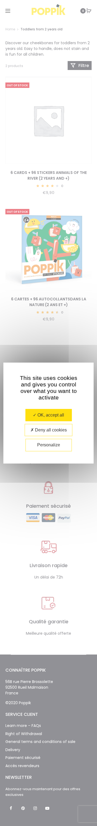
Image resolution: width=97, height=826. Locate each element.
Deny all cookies (50, 430)
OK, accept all (50, 415)
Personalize (48, 445)
